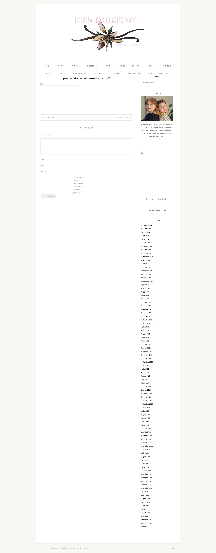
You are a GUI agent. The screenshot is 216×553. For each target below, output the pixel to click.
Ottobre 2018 (146, 442)
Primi (108, 66)
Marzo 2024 (145, 239)
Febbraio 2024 (146, 243)
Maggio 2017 (145, 502)
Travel (62, 73)
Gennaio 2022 (146, 306)
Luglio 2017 (145, 495)
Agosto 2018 (145, 449)
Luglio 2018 (145, 453)
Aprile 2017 (145, 506)
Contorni (136, 66)
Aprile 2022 (145, 295)
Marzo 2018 (145, 467)
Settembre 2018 (147, 446)
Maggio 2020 (145, 376)
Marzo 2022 (145, 299)
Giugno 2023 (145, 260)
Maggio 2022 (145, 292)
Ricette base (92, 66)
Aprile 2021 (145, 337)
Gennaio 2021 (146, 348)
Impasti (151, 66)
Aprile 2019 (145, 421)
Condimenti (167, 66)
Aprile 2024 (145, 236)
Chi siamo (60, 66)
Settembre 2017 (147, 488)
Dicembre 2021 (146, 309)
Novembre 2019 (146, 397)
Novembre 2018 (146, 439)
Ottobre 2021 (146, 316)
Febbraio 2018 (146, 470)
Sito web (43, 171)
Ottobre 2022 (146, 278)
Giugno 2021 (145, 330)
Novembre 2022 (146, 274)
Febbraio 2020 (146, 386)
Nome (42, 159)
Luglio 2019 (145, 411)
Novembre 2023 (146, 250)
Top (173, 548)
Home (46, 66)
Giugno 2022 (145, 288)
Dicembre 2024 (146, 225)
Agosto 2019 (145, 407)
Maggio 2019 (145, 418)
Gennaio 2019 (146, 432)
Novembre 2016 (146, 523)
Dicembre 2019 (146, 393)
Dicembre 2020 (146, 351)
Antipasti (76, 66)
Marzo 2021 (145, 341)
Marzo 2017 (145, 509)
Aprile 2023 (145, 264)
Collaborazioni (134, 73)
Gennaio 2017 (146, 516)
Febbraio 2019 (146, 428)
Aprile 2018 (145, 463)
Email (42, 165)
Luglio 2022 (145, 285)
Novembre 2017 (146, 481)
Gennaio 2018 (146, 474)
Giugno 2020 (145, 372)
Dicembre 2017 (146, 477)
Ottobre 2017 (146, 484)
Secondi (121, 66)
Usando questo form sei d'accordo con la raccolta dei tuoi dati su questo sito (78, 185)
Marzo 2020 (145, 383)
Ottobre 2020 (146, 358)
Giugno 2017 (145, 499)
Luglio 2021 (145, 327)
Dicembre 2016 (146, 520)
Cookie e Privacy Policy (159, 73)
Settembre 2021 (147, 320)
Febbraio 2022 (146, 302)
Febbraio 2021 (146, 344)
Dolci (48, 73)
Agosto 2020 (145, 365)
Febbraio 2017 (146, 513)
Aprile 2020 (145, 379)
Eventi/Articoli (79, 73)
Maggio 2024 (145, 232)
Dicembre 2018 (146, 435)
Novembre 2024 (146, 229)
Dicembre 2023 (146, 246)
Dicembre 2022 (146, 271)
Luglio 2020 (145, 369)
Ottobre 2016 (146, 527)
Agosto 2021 (145, 323)
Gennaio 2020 (146, 390)
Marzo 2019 (145, 425)
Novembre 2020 (146, 355)
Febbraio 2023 (146, 267)
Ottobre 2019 (146, 400)
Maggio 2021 (145, 334)
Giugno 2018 (145, 456)
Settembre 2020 (147, 362)
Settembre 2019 (147, 404)
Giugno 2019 (145, 414)
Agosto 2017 (145, 492)
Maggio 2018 (145, 460)
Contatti (116, 73)
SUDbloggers (98, 73)
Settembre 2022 (147, 281)
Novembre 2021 (146, 313)
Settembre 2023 (147, 257)
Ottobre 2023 (146, 253)
